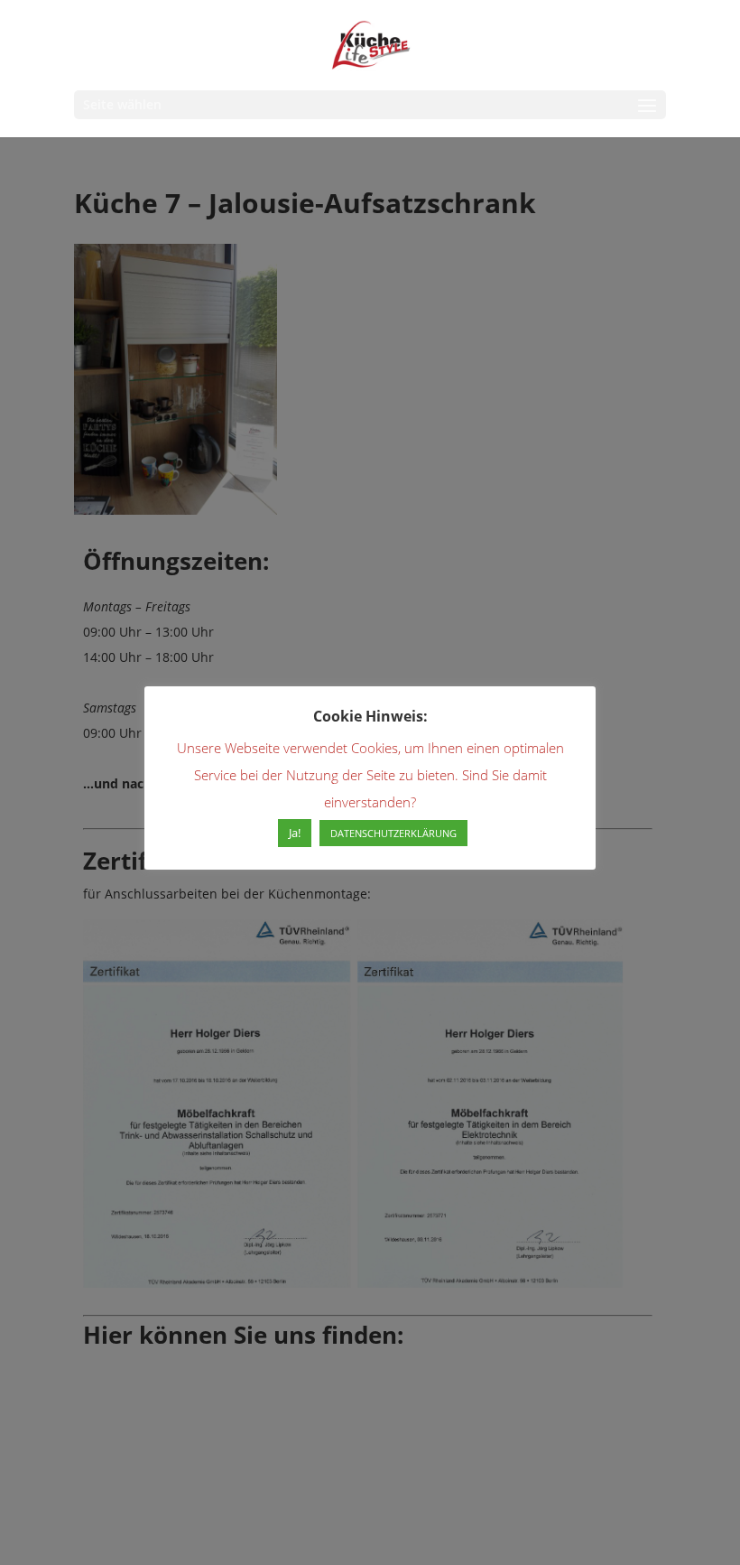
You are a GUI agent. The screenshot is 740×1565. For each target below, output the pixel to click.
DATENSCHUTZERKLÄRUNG (393, 833)
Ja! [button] (295, 832)
